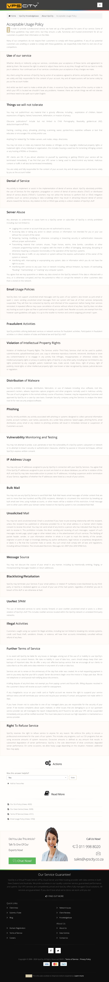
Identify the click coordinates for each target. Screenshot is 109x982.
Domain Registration (17, 928)
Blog (11, 918)
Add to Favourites (17, 783)
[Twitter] (58, 950)
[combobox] (37, 777)
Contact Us (63, 938)
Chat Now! (24, 861)
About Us (63, 928)
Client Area (14, 908)
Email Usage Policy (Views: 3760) (22, 819)
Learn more (79, 976)
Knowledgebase (65, 918)
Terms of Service (16, 933)
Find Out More (55, 896)
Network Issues (65, 908)
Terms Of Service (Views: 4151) (21, 814)
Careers (13, 938)
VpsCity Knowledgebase (29, 16)
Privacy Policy (85, 959)
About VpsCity (47, 16)
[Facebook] (51, 950)
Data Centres (64, 933)
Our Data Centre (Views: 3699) (21, 809)
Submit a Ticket (15, 913)
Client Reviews (64, 913)
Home (13, 16)
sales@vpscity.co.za (88, 858)
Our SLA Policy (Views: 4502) (21, 804)
